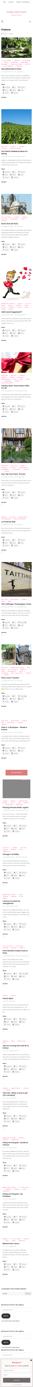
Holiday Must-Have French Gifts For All (15, 386)
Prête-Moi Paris (16, 12)
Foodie (5, 948)
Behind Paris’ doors (11, 1243)
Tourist (22, 146)
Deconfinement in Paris (11, 69)
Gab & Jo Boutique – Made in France (14, 728)
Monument (14, 219)
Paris (6, 62)
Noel (26, 307)
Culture (23, 847)
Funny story (15, 1088)
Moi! (4, 2)
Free (3, 671)
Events (16, 217)
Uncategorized (15, 148)
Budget (14, 375)
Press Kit (11, 2)
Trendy (4, 724)
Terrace (19, 66)
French (4, 377)
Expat (21, 894)
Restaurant (8, 66)
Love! (20, 307)
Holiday (12, 307)
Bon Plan (4, 375)
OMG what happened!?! (11, 312)
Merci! (6, 1316)
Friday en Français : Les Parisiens (13, 1195)
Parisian (14, 62)
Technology (6, 519)
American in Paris (8, 303)
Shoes (11, 309)
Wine (9, 601)
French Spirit (8, 998)
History (5, 219)
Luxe (14, 379)
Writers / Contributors (23, 2)
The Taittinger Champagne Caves (16, 604)
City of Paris (6, 60)
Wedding (19, 804)
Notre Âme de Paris (9, 223)
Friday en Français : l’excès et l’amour (15, 1143)
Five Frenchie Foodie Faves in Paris (15, 951)
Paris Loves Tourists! (10, 678)
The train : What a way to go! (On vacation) (15, 1094)
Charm (5, 801)
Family (10, 305)
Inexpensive (6, 379)
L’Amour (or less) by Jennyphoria (11, 902)
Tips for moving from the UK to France (16, 1046)
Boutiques (15, 721)
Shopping (7, 381)
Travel (4, 148)
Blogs (20, 303)
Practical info (16, 64)
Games (12, 377)
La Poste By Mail (8, 522)
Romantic (9, 804)
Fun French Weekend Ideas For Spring (14, 152)
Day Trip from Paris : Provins (13, 474)
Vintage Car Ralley (11, 854)
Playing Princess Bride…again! (15, 807)
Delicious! (14, 599)
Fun (3, 722)
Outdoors (16, 469)
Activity (4, 667)
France (17, 60)
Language (14, 1139)
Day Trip (4, 146)
